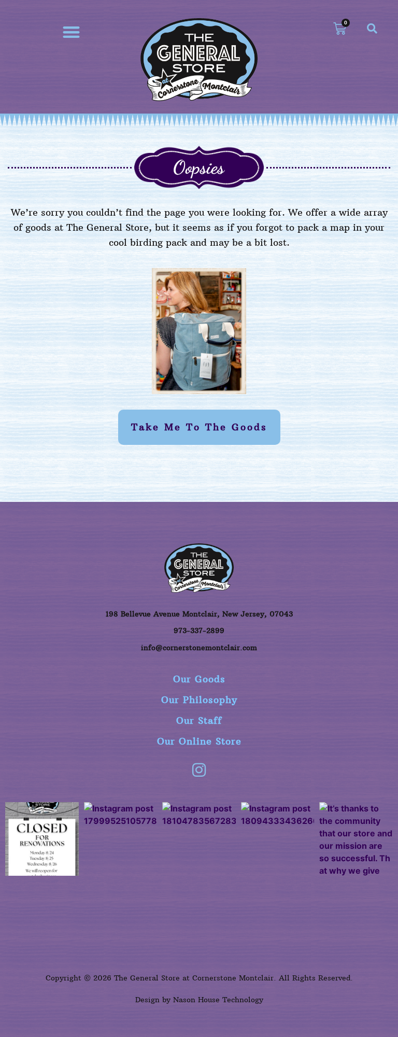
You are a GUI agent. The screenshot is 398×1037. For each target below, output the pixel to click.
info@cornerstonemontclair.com (199, 647)
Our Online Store (199, 741)
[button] (72, 32)
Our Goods (199, 679)
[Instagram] (199, 770)
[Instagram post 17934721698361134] (42, 839)
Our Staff (199, 720)
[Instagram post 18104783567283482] (199, 839)
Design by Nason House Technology (199, 999)
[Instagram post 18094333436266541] (278, 839)
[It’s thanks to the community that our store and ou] (356, 839)
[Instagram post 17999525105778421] (121, 839)
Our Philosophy (199, 700)
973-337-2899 (199, 630)
